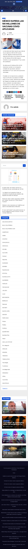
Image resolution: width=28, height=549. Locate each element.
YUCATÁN (5, 379)
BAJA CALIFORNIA (7, 225)
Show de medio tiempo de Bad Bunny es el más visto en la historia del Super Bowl (14, 537)
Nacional (4, 304)
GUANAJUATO (6, 276)
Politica (4, 324)
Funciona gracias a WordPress (10, 468)
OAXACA (4, 314)
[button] (23, 10)
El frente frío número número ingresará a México (14, 480)
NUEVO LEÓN (5, 311)
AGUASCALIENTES (7, 221)
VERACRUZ (5, 373)
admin (10, 32)
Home (14, 472)
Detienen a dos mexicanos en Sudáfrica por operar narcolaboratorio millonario (13, 453)
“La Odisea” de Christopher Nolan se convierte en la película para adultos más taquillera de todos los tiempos (12, 194)
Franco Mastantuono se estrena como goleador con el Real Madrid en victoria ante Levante (14, 496)
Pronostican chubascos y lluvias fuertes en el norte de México (14, 520)
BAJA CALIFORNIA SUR (8, 228)
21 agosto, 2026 (8, 411)
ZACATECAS (5, 383)
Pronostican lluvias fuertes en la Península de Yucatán (14, 523)
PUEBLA (4, 328)
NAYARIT (4, 307)
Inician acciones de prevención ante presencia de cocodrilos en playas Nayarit (14, 500)
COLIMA (4, 249)
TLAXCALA (5, 366)
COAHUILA (5, 246)
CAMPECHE (5, 232)
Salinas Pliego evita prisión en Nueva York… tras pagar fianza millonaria (14, 532)
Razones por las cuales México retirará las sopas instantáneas (9, 97)
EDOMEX (4, 266)
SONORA (4, 352)
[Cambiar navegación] (13, 11)
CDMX (4, 235)
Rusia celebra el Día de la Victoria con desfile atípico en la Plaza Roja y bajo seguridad (14, 527)
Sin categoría (5, 345)
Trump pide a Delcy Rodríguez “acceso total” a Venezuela (14, 541)
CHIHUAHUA (5, 242)
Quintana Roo (5, 335)
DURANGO (5, 263)
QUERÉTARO (5, 331)
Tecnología (5, 362)
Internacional (5, 287)
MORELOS (5, 300)
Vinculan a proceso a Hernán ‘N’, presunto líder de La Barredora (14, 545)
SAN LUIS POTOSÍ (7, 342)
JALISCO (4, 290)
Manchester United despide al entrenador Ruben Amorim (14, 509)
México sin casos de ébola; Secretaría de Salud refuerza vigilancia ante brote (14, 126)
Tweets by (4, 388)
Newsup (21, 468)
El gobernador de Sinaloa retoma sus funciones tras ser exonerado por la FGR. (13, 409)
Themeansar (14, 469)
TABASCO (5, 355)
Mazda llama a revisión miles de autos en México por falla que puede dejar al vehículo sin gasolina (14, 513)
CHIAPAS (4, 239)
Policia (4, 321)
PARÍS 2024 (5, 318)
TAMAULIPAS (6, 359)
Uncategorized (6, 369)
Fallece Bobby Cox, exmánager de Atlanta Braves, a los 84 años (14, 491)
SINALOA (4, 349)
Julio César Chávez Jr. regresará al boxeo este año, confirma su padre (14, 505)
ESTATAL (4, 273)
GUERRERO (5, 280)
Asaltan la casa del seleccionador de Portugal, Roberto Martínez (14, 477)
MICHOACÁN (5, 297)
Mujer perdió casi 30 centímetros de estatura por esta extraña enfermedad (14, 154)
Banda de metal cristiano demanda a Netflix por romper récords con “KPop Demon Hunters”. (13, 200)
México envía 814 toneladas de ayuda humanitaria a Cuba (14, 517)
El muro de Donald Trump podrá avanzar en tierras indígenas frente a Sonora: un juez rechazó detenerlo (13, 211)
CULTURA (4, 252)
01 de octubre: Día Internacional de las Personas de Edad (19, 97)
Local (3, 294)
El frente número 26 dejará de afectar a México (14, 487)
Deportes (4, 259)
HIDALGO (4, 283)
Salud (4, 18)
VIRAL (4, 376)
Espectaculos (5, 270)
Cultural (4, 256)
